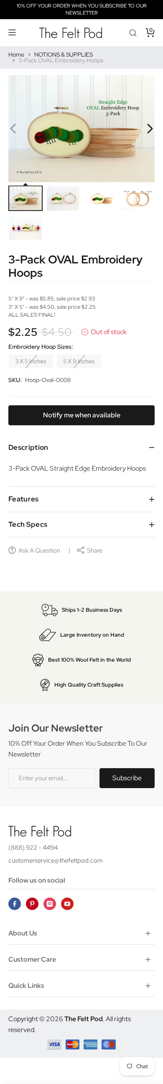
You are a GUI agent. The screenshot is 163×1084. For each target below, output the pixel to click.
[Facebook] (14, 904)
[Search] (133, 32)
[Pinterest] (32, 904)
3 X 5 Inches (30, 361)
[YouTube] (67, 904)
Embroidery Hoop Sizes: (40, 346)
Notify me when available (81, 415)
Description (28, 447)
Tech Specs (27, 524)
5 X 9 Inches (79, 361)
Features (23, 499)
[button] (12, 32)
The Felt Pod (83, 1019)
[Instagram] (49, 904)
